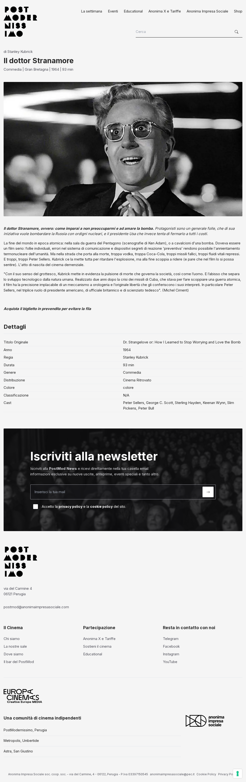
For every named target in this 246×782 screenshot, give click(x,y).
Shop (238, 11)
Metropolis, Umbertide (21, 741)
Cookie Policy (206, 774)
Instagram (171, 654)
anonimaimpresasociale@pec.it (172, 774)
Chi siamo (12, 638)
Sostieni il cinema (97, 646)
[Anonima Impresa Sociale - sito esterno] (205, 720)
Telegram (170, 638)
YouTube (170, 661)
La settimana (91, 11)
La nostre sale (15, 646)
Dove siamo (13, 654)
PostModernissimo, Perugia (25, 730)
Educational (133, 11)
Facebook (171, 646)
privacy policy (70, 506)
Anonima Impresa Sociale (207, 11)
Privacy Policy (228, 774)
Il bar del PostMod (19, 661)
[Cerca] (237, 32)
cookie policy (101, 506)
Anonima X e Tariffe (164, 11)
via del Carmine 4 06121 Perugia (18, 591)
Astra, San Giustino (18, 751)
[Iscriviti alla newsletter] (208, 492)
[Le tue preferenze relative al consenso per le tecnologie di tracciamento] (237, 773)
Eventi (113, 11)
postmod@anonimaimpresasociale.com (36, 607)
